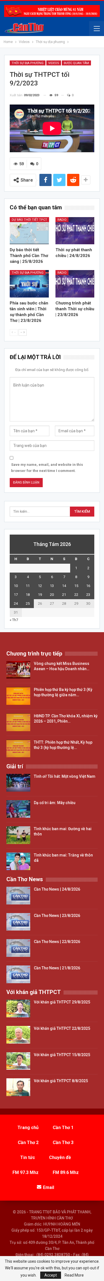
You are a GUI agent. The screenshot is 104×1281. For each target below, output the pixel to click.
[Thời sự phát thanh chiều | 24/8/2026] (75, 230)
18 (28, 595)
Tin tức (27, 1157)
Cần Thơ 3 (63, 1142)
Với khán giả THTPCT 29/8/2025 (62, 1002)
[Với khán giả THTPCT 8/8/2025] (18, 1087)
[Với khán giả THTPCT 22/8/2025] (18, 1035)
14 (64, 586)
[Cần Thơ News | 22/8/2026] (18, 948)
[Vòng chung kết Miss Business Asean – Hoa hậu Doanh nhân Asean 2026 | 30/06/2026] (18, 670)
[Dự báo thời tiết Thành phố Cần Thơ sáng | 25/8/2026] (29, 230)
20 (52, 595)
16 (88, 586)
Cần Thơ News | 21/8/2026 (57, 968)
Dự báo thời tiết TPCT (29, 220)
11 (28, 586)
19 (40, 595)
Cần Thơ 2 (28, 1142)
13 (52, 586)
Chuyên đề (60, 1157)
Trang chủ (28, 1127)
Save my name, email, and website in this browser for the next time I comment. (47, 467)
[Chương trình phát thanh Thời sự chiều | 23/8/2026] (75, 283)
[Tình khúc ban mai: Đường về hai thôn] (18, 835)
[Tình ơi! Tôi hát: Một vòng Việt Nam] (18, 783)
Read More (74, 1275)
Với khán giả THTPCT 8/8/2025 (61, 1081)
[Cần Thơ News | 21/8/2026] (18, 974)
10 (16, 586)
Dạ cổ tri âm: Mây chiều (54, 802)
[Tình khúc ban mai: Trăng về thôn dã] (18, 861)
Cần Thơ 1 (63, 1127)
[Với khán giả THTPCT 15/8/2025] (18, 1061)
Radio (62, 220)
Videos (53, 63)
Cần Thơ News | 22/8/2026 (57, 941)
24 (16, 603)
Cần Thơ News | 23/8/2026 (57, 915)
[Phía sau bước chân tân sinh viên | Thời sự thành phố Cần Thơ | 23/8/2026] (29, 283)
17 (16, 595)
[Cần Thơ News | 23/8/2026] (18, 922)
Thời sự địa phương (28, 63)
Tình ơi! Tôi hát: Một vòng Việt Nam (64, 776)
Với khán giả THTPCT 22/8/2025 (62, 1028)
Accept (50, 1275)
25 (28, 603)
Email (48, 1187)
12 (40, 586)
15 (76, 586)
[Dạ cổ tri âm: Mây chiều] (18, 809)
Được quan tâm (76, 63)
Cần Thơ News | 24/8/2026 (57, 889)
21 (64, 595)
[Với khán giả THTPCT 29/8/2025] (18, 1008)
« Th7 (14, 620)
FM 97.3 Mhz (25, 1172)
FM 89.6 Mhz (66, 1172)
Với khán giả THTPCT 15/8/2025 (62, 1055)
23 (88, 595)
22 (76, 595)
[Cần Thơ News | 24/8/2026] (18, 895)
